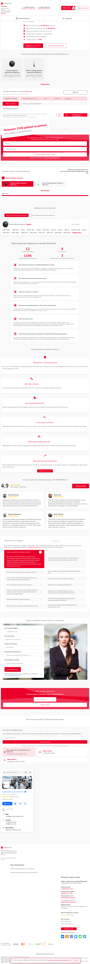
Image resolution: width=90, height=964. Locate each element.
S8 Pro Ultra (45, 230)
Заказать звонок (45, 705)
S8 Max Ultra (67, 232)
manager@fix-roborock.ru (69, 902)
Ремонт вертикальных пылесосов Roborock (43, 215)
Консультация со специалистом (76, 115)
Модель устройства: (10, 644)
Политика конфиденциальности (45, 954)
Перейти (28, 224)
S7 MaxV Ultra (30, 230)
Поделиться (62, 936)
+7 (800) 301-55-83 (29, 7)
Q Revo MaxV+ (6, 230)
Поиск (75, 92)
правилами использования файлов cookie (59, 960)
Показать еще (45, 84)
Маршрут (8, 803)
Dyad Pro (67, 230)
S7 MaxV (38, 230)
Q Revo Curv (41, 232)
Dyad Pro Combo (76, 230)
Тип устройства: (9, 636)
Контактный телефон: (11, 628)
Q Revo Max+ (6, 232)
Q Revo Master (15, 232)
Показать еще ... (77, 232)
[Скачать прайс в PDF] (59, 115)
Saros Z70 (53, 230)
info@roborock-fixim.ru (68, 897)
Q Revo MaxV (58, 232)
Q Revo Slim (24, 232)
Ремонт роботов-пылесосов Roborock (16, 215)
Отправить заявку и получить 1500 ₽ (45, 154)
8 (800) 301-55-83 (66, 893)
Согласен (75, 960)
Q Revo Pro (50, 232)
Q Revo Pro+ (15, 230)
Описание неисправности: (12, 652)
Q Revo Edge (32, 232)
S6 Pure (23, 230)
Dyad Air (60, 230)
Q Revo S (84, 230)
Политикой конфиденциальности (12, 675)
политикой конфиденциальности (52, 157)
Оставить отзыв (81, 486)
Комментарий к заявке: (11, 660)
